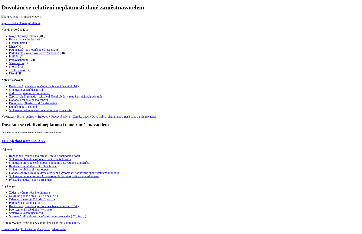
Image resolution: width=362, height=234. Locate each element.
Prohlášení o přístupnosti (35, 229)
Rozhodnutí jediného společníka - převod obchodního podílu (45, 155)
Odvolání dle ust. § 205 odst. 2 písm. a (32, 199)
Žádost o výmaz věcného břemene (29, 93)
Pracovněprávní (18, 59)
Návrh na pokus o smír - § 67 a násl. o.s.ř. (34, 196)
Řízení (13, 73)
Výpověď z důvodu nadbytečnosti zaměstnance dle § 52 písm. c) (47, 216)
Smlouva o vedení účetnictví (26, 89)
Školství (14, 66)
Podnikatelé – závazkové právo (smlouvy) (34, 53)
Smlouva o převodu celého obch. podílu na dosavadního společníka (49, 162)
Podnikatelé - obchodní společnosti (30, 49)
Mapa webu (59, 229)
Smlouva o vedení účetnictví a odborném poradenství (40, 110)
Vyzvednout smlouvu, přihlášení (21, 23)
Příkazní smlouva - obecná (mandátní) (31, 179)
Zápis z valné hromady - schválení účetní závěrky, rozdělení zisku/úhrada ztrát (55, 96)
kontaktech (72, 222)
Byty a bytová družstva (23, 39)
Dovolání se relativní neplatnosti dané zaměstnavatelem (124, 116)
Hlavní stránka (26, 116)
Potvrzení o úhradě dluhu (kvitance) (30, 209)
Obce (12, 46)
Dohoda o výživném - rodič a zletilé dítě (33, 103)
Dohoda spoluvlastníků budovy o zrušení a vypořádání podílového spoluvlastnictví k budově (64, 172)
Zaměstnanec (81, 116)
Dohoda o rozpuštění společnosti (28, 100)
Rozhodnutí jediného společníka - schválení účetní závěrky (44, 86)
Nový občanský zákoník (23, 36)
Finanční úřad (17, 42)
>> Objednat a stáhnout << (23, 141)
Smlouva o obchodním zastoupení (29, 169)
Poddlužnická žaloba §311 (24, 202)
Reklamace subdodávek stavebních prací (33, 166)
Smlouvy (43, 116)
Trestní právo (17, 70)
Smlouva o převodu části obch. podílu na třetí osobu (40, 159)
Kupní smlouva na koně (23, 106)
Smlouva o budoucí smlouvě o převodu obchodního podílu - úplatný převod (54, 176)
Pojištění (14, 56)
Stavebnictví (16, 63)
